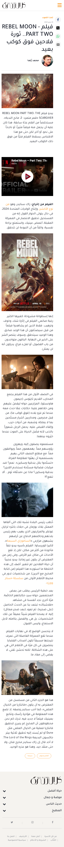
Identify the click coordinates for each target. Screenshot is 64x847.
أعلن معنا (35, 836)
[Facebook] (57, 20)
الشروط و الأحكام (38, 840)
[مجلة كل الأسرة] (32, 780)
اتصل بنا (11, 836)
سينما (29, 756)
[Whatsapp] (57, 36)
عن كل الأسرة (50, 836)
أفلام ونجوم (44, 756)
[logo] (14, 5)
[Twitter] (57, 28)
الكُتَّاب (53, 840)
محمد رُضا (33, 61)
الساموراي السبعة (19, 541)
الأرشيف (23, 836)
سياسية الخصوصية (17, 840)
